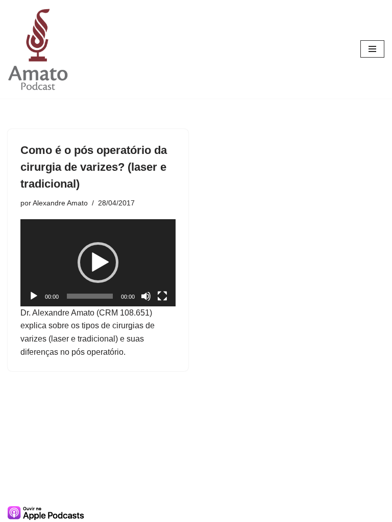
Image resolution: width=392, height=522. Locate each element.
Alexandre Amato (60, 203)
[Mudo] (146, 296)
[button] (98, 262)
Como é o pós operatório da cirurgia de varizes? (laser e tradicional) (93, 167)
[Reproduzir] (34, 296)
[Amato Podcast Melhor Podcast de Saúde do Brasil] (38, 49)
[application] (98, 262)
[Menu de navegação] (372, 49)
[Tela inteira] (162, 296)
